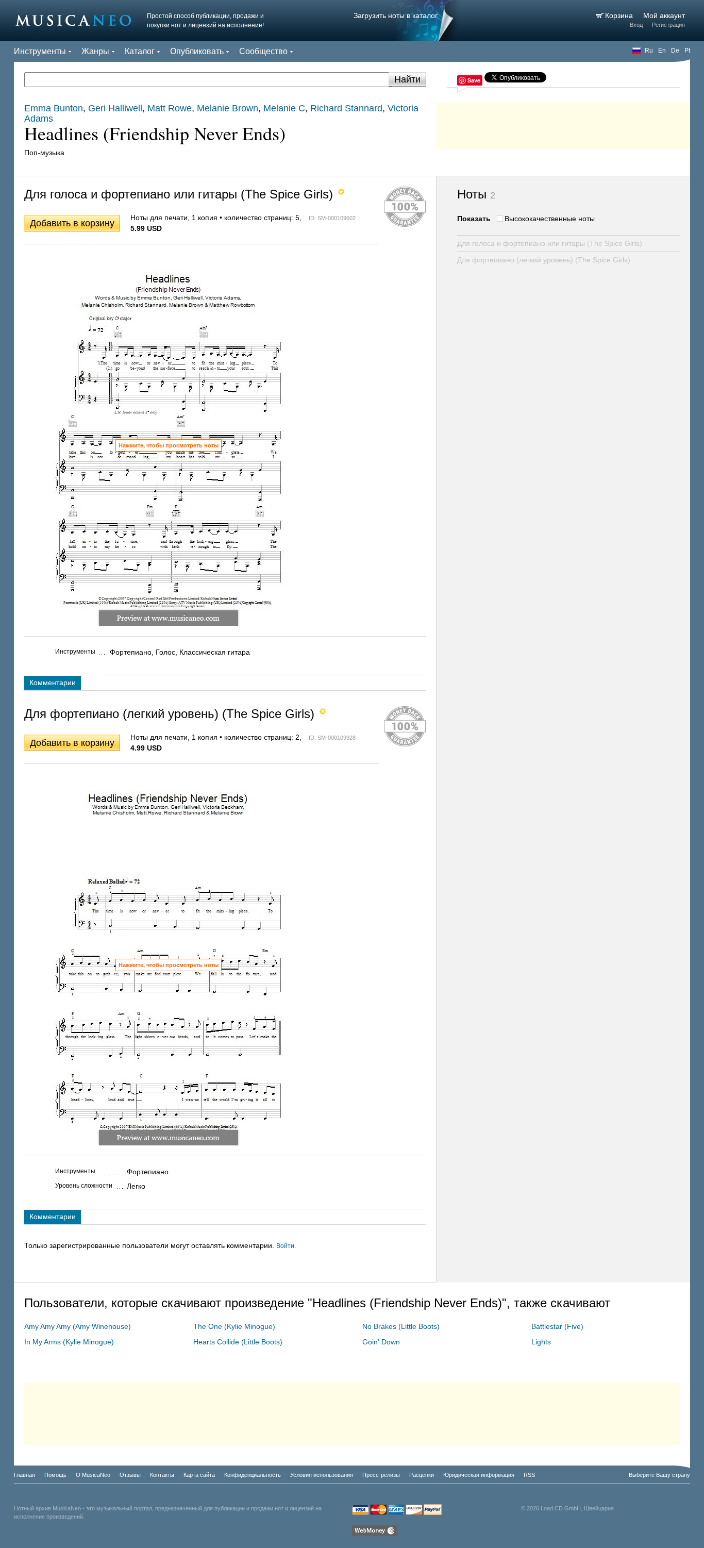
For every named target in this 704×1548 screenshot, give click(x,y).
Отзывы (130, 1475)
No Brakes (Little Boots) (401, 1326)
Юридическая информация (478, 1475)
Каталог (140, 51)
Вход (636, 25)
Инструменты (40, 51)
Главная (24, 1475)
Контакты (162, 1475)
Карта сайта (199, 1475)
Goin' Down (381, 1342)
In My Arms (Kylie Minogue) (69, 1342)
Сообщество (263, 51)
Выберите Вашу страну (659, 1475)
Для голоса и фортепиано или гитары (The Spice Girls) (549, 243)
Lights (541, 1342)
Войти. (286, 1246)
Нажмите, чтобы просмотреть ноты (169, 445)
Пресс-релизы (381, 1475)
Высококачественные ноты (550, 218)
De (675, 50)
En (662, 50)
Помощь (55, 1475)
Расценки (421, 1475)
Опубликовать (197, 51)
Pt (687, 50)
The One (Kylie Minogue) (234, 1326)
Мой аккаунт (664, 15)
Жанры (95, 51)
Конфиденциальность (252, 1475)
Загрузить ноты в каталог (396, 15)
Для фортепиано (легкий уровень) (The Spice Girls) (543, 260)
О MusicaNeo (93, 1475)
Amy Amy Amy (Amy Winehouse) (77, 1326)
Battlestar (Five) (557, 1326)
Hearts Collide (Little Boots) (237, 1342)
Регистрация (668, 25)
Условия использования (321, 1475)
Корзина (620, 15)
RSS (529, 1475)
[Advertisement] (563, 123)
